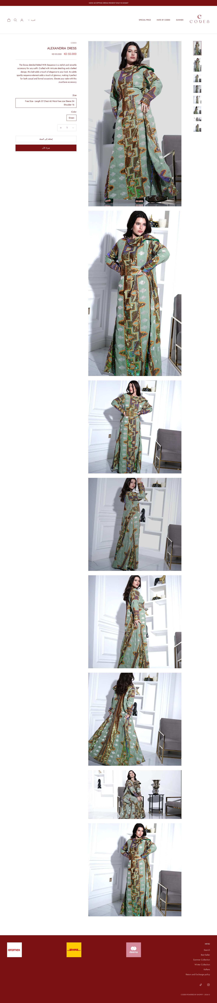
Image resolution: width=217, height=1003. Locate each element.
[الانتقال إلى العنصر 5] (197, 100)
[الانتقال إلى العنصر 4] (197, 89)
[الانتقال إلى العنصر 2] (197, 65)
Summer (179, 20)
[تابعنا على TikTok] (200, 984)
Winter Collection (202, 964)
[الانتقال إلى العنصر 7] (197, 119)
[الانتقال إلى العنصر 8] (197, 128)
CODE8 (73, 43)
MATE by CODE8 (163, 20)
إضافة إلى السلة (46, 139)
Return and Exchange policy (198, 974)
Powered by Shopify (195, 994)
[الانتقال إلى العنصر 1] (197, 48)
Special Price (145, 20)
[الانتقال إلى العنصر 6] (197, 110)
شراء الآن (46, 148)
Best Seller (205, 954)
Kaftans (207, 969)
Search (207, 949)
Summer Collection (201, 959)
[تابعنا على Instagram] (208, 984)
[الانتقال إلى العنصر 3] (197, 78)
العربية (33, 20)
